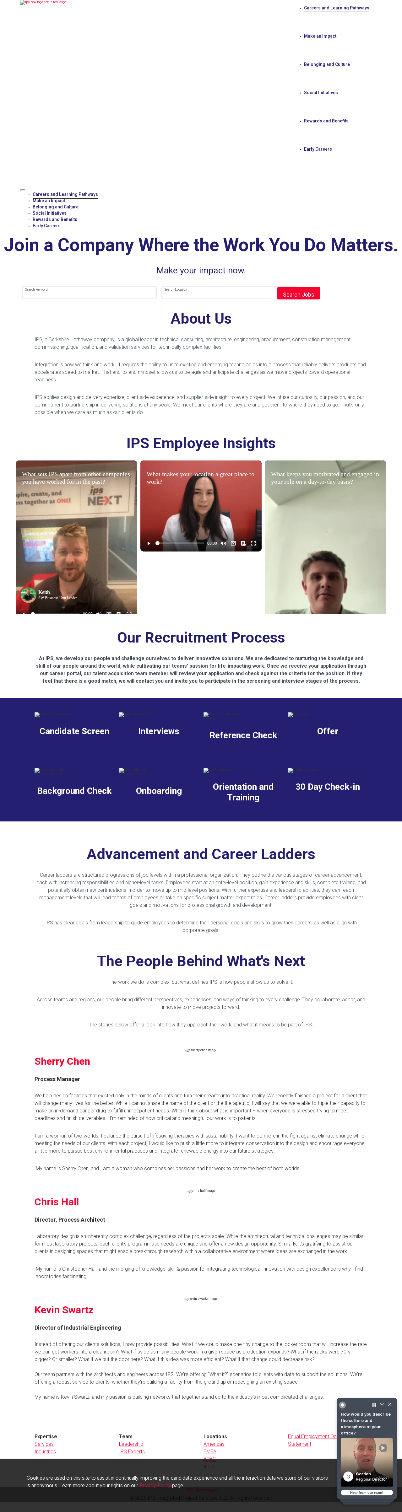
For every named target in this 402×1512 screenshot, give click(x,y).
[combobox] (89, 292)
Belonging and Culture (327, 64)
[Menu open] (22, 190)
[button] (367, 1482)
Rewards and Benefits (326, 121)
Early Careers (318, 149)
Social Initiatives (321, 92)
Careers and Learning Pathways (336, 8)
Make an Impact (320, 36)
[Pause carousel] (374, 1427)
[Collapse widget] (381, 1427)
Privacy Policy (155, 1485)
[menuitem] (207, 194)
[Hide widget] (389, 1427)
